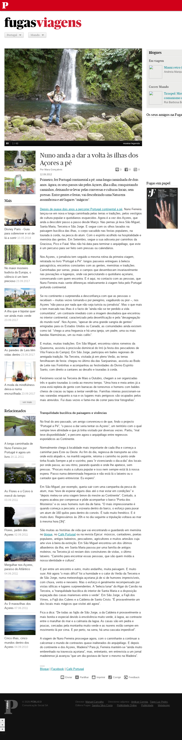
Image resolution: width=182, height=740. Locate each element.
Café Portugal (67, 534)
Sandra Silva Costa (102, 705)
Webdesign (164, 705)
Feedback (132, 677)
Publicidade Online (127, 705)
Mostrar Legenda (131, 143)
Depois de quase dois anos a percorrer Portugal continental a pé (81, 209)
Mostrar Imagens (7, 143)
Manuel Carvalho (94, 701)
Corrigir (114, 677)
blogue (48, 534)
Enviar (66, 677)
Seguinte (136, 91)
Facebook (57, 669)
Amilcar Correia (139, 701)
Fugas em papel (158, 183)
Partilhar (82, 677)
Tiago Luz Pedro (159, 701)
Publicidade (147, 705)
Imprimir (98, 677)
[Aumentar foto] (20, 183)
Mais (8, 201)
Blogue (44, 669)
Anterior (10, 91)
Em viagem (156, 61)
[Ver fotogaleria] (20, 161)
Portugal (12, 35)
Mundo (35, 35)
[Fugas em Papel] (162, 227)
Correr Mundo (159, 87)
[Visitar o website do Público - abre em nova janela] (11, 707)
